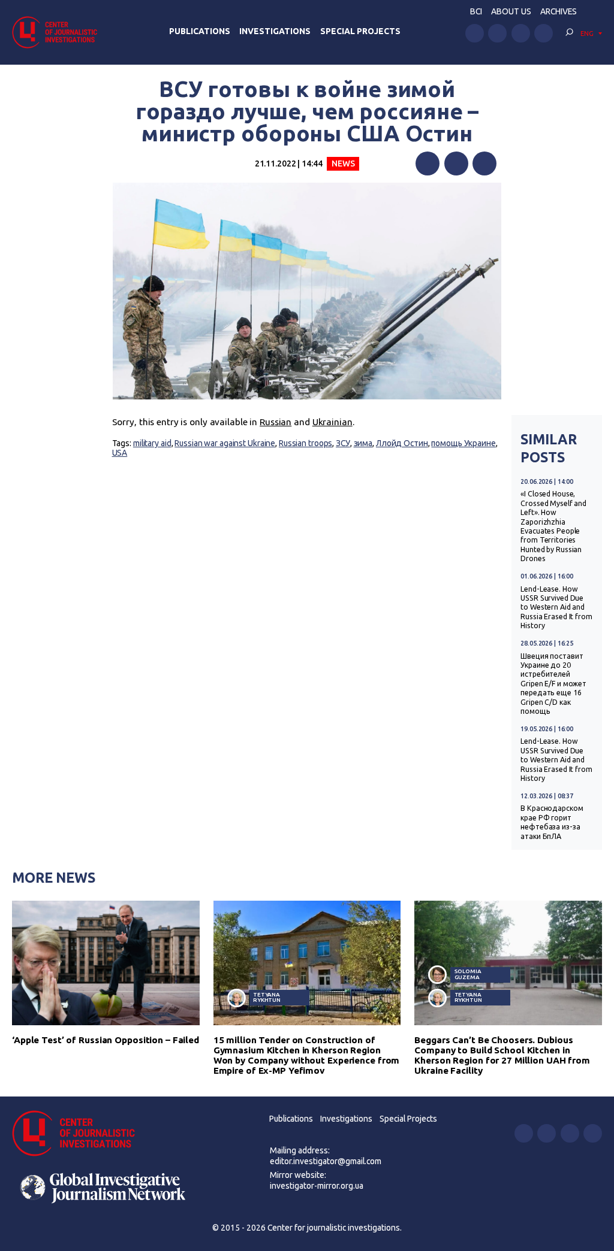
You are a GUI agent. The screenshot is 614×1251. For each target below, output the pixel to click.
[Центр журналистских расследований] (58, 32)
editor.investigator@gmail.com (325, 1161)
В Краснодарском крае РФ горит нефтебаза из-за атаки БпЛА (551, 822)
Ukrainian (332, 422)
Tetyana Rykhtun (267, 997)
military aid (152, 443)
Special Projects (360, 31)
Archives (558, 11)
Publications (199, 31)
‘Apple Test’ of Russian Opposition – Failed (105, 1040)
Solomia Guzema (468, 974)
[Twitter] (456, 163)
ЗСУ (343, 443)
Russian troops (305, 443)
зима (363, 443)
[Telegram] (484, 163)
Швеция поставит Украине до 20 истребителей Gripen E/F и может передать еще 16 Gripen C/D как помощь (553, 683)
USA (120, 453)
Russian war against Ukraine (224, 443)
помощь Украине (463, 443)
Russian (275, 422)
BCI (476, 11)
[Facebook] (428, 163)
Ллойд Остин (402, 443)
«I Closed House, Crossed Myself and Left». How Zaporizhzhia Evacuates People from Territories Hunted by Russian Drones (553, 526)
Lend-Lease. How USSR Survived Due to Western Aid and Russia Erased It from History (556, 607)
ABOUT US (511, 11)
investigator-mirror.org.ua (316, 1186)
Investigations (275, 31)
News (343, 163)
